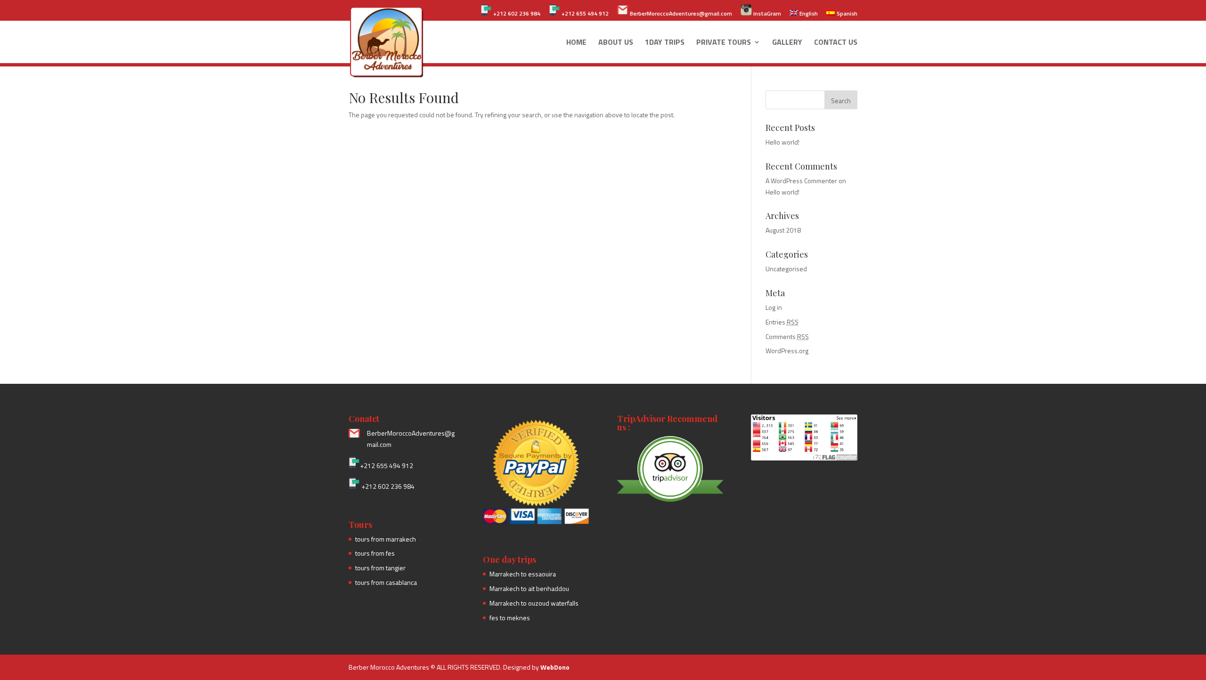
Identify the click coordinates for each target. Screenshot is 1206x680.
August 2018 (783, 230)
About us (615, 43)
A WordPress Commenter (801, 181)
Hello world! (782, 142)
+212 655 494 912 (584, 13)
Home (576, 43)
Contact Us (835, 43)
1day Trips (664, 43)
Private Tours (723, 43)
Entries (782, 322)
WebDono (555, 667)
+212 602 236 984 (516, 13)
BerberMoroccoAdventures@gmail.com (680, 13)
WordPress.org (787, 351)
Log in (774, 307)
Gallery (787, 43)
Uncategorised (786, 269)
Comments (787, 336)
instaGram (766, 13)
